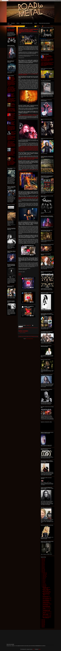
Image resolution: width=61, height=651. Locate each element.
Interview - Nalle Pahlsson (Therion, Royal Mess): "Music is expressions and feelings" (11, 133)
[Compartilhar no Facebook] (21, 326)
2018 (42, 568)
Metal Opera (34, 327)
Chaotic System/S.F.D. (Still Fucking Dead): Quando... (46, 610)
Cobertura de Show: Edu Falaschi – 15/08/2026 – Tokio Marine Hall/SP (11, 123)
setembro (44, 576)
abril (43, 582)
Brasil (24, 327)
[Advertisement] (13, 636)
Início (8, 23)
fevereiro (44, 585)
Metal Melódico (30, 327)
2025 (42, 559)
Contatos (35, 23)
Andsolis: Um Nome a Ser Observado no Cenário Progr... (46, 594)
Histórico (18, 23)
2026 (42, 558)
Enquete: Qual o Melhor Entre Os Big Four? (11, 142)
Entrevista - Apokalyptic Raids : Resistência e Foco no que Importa (11, 30)
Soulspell (20, 273)
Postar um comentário (22, 332)
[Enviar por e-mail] (18, 326)
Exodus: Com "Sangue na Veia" (46, 615)
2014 (42, 619)
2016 (42, 570)
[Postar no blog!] (19, 326)
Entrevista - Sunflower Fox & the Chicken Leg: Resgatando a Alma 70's (11, 105)
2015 (22, 327)
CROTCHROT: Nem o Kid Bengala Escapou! (46, 588)
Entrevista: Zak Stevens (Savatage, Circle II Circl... (46, 602)
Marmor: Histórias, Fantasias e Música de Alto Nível (46, 617)
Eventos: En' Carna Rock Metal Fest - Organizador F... (46, 598)
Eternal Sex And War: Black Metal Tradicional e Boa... (46, 606)
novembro (44, 574)
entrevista (26, 327)
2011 (42, 623)
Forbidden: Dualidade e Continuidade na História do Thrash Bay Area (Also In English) (11, 79)
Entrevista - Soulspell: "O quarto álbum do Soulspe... (46, 614)
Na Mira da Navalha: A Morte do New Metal (11, 87)
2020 (42, 565)
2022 (42, 563)
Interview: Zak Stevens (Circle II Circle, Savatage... (46, 604)
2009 (42, 625)
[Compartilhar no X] (20, 326)
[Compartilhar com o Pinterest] (22, 326)
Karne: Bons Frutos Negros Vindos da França (46, 596)
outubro (44, 575)
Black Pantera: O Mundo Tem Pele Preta (13, 114)
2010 (42, 624)
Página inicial (28, 336)
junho (43, 580)
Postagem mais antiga (34, 336)
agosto (44, 577)
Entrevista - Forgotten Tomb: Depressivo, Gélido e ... (46, 590)
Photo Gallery (10, 24)
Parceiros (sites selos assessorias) (44, 23)
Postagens (10, 206)
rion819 (33, 649)
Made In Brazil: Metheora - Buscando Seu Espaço (13, 149)
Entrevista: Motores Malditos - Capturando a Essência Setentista (11, 95)
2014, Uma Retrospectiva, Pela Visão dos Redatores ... (46, 600)
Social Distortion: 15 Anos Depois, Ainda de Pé (13, 158)
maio (43, 581)
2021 (42, 564)
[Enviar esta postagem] (32, 325)
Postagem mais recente (22, 336)
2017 (42, 569)
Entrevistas (13, 23)
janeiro (44, 586)
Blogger (39, 649)
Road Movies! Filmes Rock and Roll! (26, 23)
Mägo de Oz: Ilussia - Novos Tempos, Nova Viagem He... (46, 592)
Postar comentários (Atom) (29, 338)
